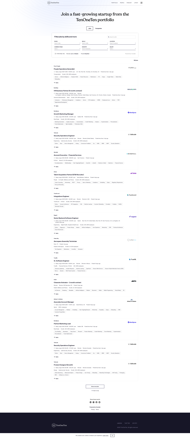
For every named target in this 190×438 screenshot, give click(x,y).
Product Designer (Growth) (63, 365)
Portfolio (114, 2)
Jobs (89, 28)
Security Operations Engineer (64, 136)
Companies (98, 28)
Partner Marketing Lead (62, 324)
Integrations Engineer (61, 196)
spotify (134, 423)
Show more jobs (95, 386)
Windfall (56, 152)
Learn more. (106, 435)
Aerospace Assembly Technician (65, 241)
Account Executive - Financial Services (67, 155)
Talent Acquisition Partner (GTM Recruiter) (69, 175)
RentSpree (56, 111)
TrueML (56, 258)
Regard (55, 215)
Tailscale (56, 132)
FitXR (55, 279)
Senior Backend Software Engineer (66, 218)
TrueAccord (56, 193)
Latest (136, 2)
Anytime (87, 53)
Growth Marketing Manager (64, 114)
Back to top (96, 390)
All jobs (76, 53)
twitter (127, 423)
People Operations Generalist (64, 69)
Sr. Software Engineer (61, 261)
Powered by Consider (130, 53)
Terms (97, 409)
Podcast (129, 2)
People (122, 2)
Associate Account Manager (64, 302)
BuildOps (56, 87)
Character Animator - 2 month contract (67, 282)
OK (112, 435)
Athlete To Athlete (58, 299)
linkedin (119, 423)
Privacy (93, 409)
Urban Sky (56, 238)
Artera (55, 171)
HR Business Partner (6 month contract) (68, 91)
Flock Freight (57, 66)
